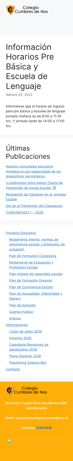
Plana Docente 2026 (25, 356)
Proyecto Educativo (21, 233)
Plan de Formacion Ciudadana (32, 256)
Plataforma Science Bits (27, 363)
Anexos (15, 318)
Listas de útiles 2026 (25, 331)
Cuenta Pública (21, 312)
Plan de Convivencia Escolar (31, 287)
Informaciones (17, 325)
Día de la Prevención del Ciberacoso (34, 206)
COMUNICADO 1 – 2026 (24, 212)
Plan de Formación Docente (30, 280)
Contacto (13, 369)
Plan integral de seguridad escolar (36, 274)
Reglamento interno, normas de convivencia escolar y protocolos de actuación (37, 244)
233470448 (44, 427)
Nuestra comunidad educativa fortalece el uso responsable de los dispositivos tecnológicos (33, 171)
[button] (36, 27)
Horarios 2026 (20, 338)
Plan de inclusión (22, 305)
